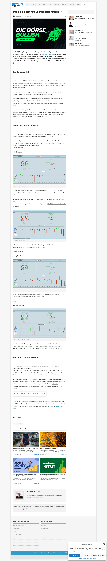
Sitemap (66, 552)
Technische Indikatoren (18, 423)
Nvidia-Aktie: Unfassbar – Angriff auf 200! (83, 45)
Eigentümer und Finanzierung (18, 547)
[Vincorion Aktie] (26, 439)
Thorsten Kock (18, 16)
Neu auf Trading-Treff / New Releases (18, 525)
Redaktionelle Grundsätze (17, 540)
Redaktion (14, 537)
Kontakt (60, 552)
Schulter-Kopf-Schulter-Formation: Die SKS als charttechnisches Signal (52, 475)
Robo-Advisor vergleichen (45, 528)
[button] (104, 544)
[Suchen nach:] (89, 4)
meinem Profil (59, 406)
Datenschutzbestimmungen (87, 558)
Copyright (43, 552)
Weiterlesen (36, 454)
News (27, 4)
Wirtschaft (64, 4)
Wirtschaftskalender (16, 528)
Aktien (32, 4)
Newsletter (71, 4)
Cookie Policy (80, 558)
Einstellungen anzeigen (98, 555)
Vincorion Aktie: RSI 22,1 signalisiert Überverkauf (25, 448)
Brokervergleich (43, 525)
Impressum (94, 558)
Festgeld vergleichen (44, 534)
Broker (78, 4)
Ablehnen (86, 555)
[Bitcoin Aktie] (53, 439)
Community (56, 4)
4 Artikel (38, 491)
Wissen (65, 16)
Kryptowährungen (41, 4)
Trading (49, 4)
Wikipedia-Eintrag (48, 54)
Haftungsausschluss (52, 552)
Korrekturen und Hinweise (17, 543)
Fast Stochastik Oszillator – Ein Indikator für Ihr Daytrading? (29, 394)
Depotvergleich (43, 531)
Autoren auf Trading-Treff (17, 534)
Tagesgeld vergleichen (44, 537)
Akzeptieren (75, 555)
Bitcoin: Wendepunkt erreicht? (48, 448)
